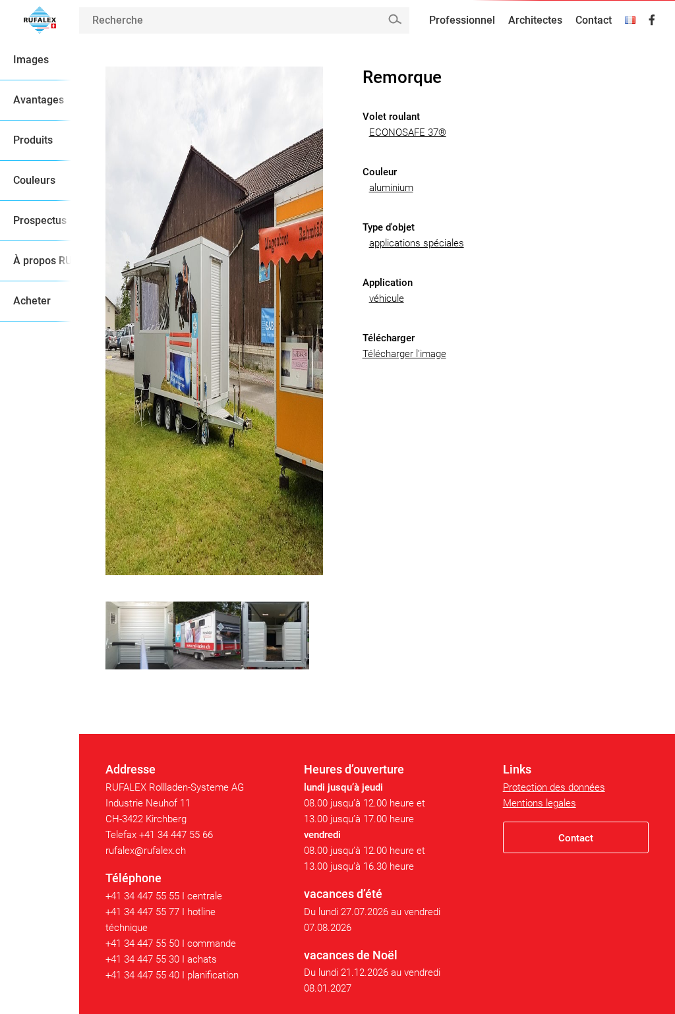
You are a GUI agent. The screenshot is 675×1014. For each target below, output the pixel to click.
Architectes (535, 20)
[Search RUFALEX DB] (394, 19)
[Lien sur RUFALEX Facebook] (652, 20)
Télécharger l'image (404, 354)
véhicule (386, 298)
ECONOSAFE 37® (407, 132)
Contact (593, 20)
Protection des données (554, 787)
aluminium (391, 188)
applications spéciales (416, 243)
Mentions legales (539, 803)
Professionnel (462, 20)
